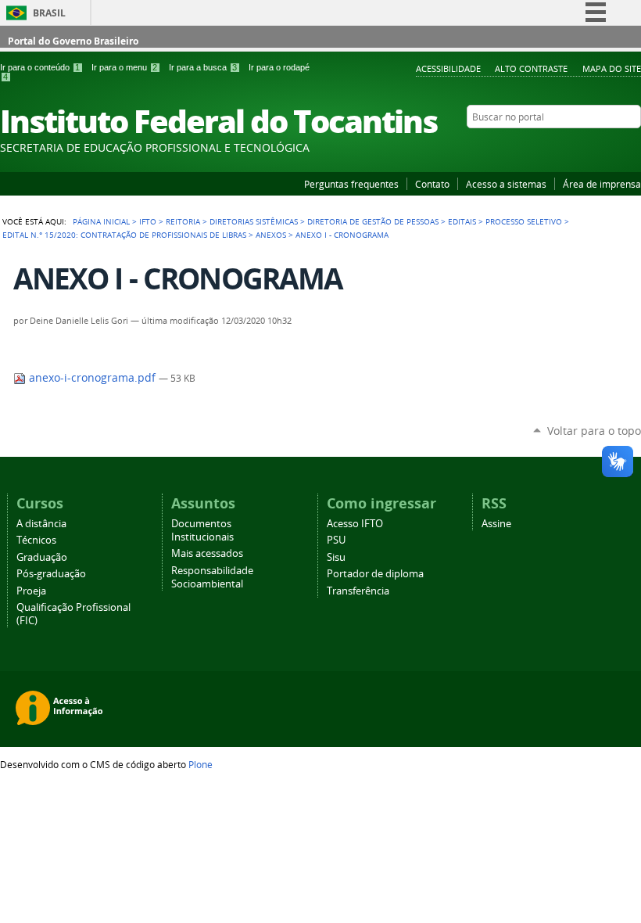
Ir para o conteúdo (40, 67)
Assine (496, 523)
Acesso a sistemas (506, 184)
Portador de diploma (375, 573)
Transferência (358, 591)
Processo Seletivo (523, 221)
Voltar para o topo (594, 430)
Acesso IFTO (355, 523)
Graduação (41, 557)
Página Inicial (101, 221)
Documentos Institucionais (202, 530)
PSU (336, 540)
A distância (41, 523)
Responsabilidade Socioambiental (212, 577)
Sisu (336, 557)
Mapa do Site (611, 68)
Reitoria (183, 221)
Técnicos (36, 540)
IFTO (147, 221)
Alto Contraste (531, 68)
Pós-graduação (51, 573)
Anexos (271, 234)
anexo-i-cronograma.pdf (92, 378)
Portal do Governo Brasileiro (73, 41)
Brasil (49, 13)
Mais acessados (207, 553)
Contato (432, 184)
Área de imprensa (602, 184)
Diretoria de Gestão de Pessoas (373, 221)
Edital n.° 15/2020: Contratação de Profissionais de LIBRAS (124, 234)
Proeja (31, 591)
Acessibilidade (448, 68)
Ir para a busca (203, 67)
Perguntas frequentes (351, 184)
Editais (462, 221)
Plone (200, 764)
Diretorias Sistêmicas (253, 221)
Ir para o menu (124, 67)
